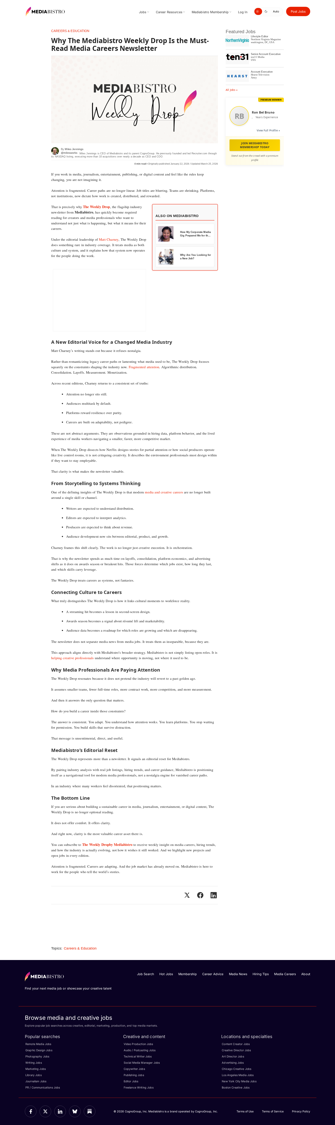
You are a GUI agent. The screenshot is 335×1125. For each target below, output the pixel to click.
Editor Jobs (131, 1081)
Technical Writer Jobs (138, 1056)
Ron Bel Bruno (263, 112)
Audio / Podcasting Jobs (139, 1050)
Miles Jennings (74, 149)
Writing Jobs (33, 1062)
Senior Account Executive (266, 54)
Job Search (145, 974)
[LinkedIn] (60, 1111)
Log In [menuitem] (242, 12)
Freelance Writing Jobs (139, 1087)
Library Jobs (33, 1075)
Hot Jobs (166, 974)
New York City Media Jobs (239, 1081)
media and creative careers (164, 492)
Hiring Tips (261, 974)
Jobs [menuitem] (142, 12)
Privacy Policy (301, 1111)
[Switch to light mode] (258, 11)
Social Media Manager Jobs (142, 1062)
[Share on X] (187, 895)
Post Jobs (298, 11)
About (305, 974)
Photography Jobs (37, 1056)
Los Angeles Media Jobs (238, 1075)
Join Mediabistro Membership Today (254, 145)
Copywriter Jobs (134, 1068)
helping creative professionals (72, 657)
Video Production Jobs (138, 1044)
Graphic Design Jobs (38, 1050)
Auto (276, 11)
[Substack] (89, 1111)
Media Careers (285, 974)
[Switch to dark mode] (267, 11)
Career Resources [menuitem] (169, 12)
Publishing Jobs (134, 1075)
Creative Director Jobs (236, 1050)
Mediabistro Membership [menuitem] (210, 12)
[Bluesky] (75, 1111)
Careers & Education (70, 31)
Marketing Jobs (35, 1068)
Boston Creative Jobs (236, 1087)
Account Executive (262, 71)
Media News (238, 974)
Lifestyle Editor (259, 36)
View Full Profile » (268, 130)
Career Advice (213, 974)
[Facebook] (30, 1111)
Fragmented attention (144, 367)
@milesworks (69, 152)
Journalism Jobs (35, 1081)
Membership (187, 974)
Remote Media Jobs (38, 1044)
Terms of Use (245, 1111)
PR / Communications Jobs (42, 1087)
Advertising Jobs (233, 1062)
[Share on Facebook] (200, 895)
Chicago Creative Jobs (236, 1068)
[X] (45, 1111)
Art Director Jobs (233, 1056)
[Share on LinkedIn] (213, 895)
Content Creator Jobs (236, 1044)
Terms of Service (273, 1111)
